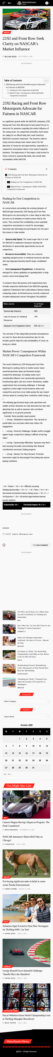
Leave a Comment (42, 545)
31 (33, 767)
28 (13, 767)
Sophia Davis (10, 933)
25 (40, 760)
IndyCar (6, 32)
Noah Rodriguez (11, 830)
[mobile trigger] (5, 3)
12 (47, 746)
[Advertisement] (26, 69)
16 (26, 753)
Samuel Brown (11, 889)
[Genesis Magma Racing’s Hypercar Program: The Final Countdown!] (26, 804)
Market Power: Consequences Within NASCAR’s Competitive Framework (27, 94)
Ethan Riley (10, 844)
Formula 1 (21, 631)
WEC (19, 620)
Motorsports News (11, 1011)
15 (20, 753)
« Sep (4, 774)
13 (6, 753)
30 (26, 767)
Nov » (9, 774)
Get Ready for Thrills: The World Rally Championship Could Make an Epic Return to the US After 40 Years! (33, 654)
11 (40, 746)
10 (33, 746)
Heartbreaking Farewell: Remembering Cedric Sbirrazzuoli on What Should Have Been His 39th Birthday (32, 668)
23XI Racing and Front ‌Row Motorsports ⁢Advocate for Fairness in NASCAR (25, 86)
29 (20, 767)
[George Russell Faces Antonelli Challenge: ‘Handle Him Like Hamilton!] (26, 953)
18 (40, 753)
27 (6, 767)
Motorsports (23, 534)
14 (13, 753)
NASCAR (20, 646)
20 (6, 760)
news (31, 534)
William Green (10, 56)
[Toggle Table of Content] (45, 81)
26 (47, 760)
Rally (19, 660)
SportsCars (22, 674)
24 (33, 760)
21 (13, 760)
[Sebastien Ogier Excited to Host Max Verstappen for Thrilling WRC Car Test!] (26, 908)
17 (33, 753)
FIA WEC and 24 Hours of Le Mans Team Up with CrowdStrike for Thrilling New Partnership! (32, 614)
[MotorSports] (26, 3)
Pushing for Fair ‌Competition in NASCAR (24, 90)
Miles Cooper (10, 1023)
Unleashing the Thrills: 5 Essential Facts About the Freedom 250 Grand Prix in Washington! (32, 681)
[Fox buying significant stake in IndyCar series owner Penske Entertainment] (26, 863)
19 (47, 753)
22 (20, 760)
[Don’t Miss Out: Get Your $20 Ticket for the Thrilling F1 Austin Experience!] (9, 629)
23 (26, 760)
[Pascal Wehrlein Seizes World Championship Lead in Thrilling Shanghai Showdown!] (26, 997)
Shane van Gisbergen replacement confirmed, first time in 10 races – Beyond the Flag (32, 640)
